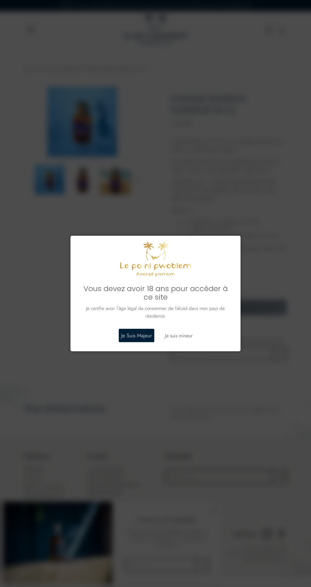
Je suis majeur (136, 335)
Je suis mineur (179, 335)
